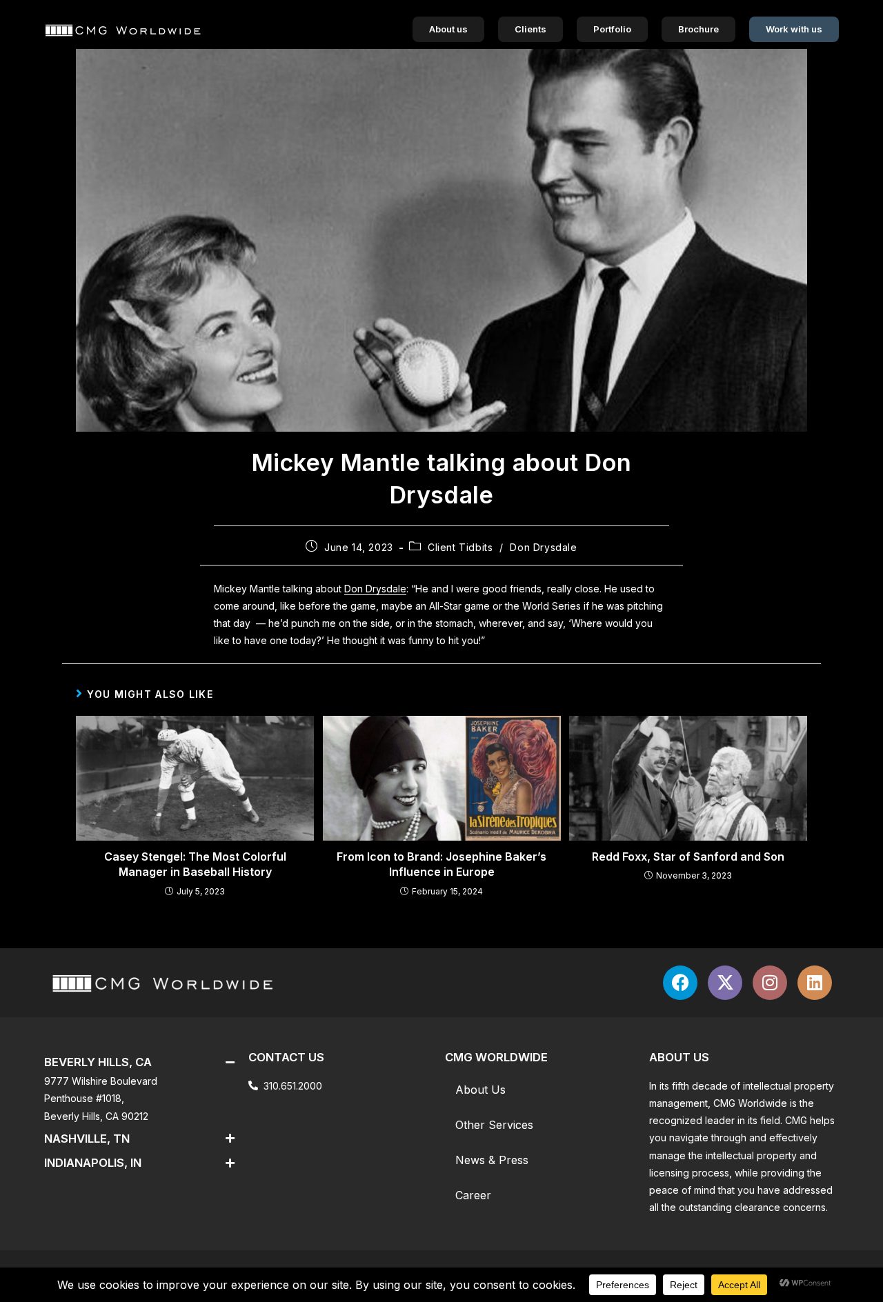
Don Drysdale (543, 547)
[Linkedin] (814, 982)
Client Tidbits (460, 547)
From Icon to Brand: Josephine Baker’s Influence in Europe (441, 864)
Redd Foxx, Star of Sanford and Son (688, 856)
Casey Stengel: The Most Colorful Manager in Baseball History (195, 864)
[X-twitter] (725, 982)
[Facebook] (680, 982)
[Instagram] (770, 982)
